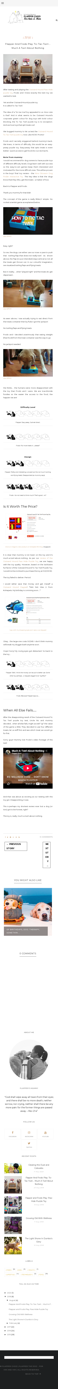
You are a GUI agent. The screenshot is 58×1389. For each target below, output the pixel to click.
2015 (9, 1334)
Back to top (32, 1374)
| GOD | (19, 1270)
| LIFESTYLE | (10, 1275)
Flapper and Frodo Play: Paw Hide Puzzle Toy (38, 1199)
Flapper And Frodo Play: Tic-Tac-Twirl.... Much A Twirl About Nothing (38, 1180)
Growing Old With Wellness (39, 1218)
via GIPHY (7, 236)
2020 (9, 1293)
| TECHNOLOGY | (27, 1275)
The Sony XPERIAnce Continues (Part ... (33, 931)
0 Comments (46, 837)
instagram (29, 1136)
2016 (9, 1331)
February (13, 1323)
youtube (45, 1136)
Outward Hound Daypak (15, 587)
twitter (29, 1147)
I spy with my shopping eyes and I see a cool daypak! (27, 630)
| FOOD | (9, 1270)
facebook (12, 1136)
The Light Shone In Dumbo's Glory (38, 1240)
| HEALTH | (31, 1270)
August (12, 1300)
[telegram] (10, 837)
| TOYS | (28, 38)
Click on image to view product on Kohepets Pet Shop (24, 547)
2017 (9, 1327)
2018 (9, 1296)
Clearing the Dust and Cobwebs (38, 1166)
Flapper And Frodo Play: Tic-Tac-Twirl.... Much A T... (30, 1304)
